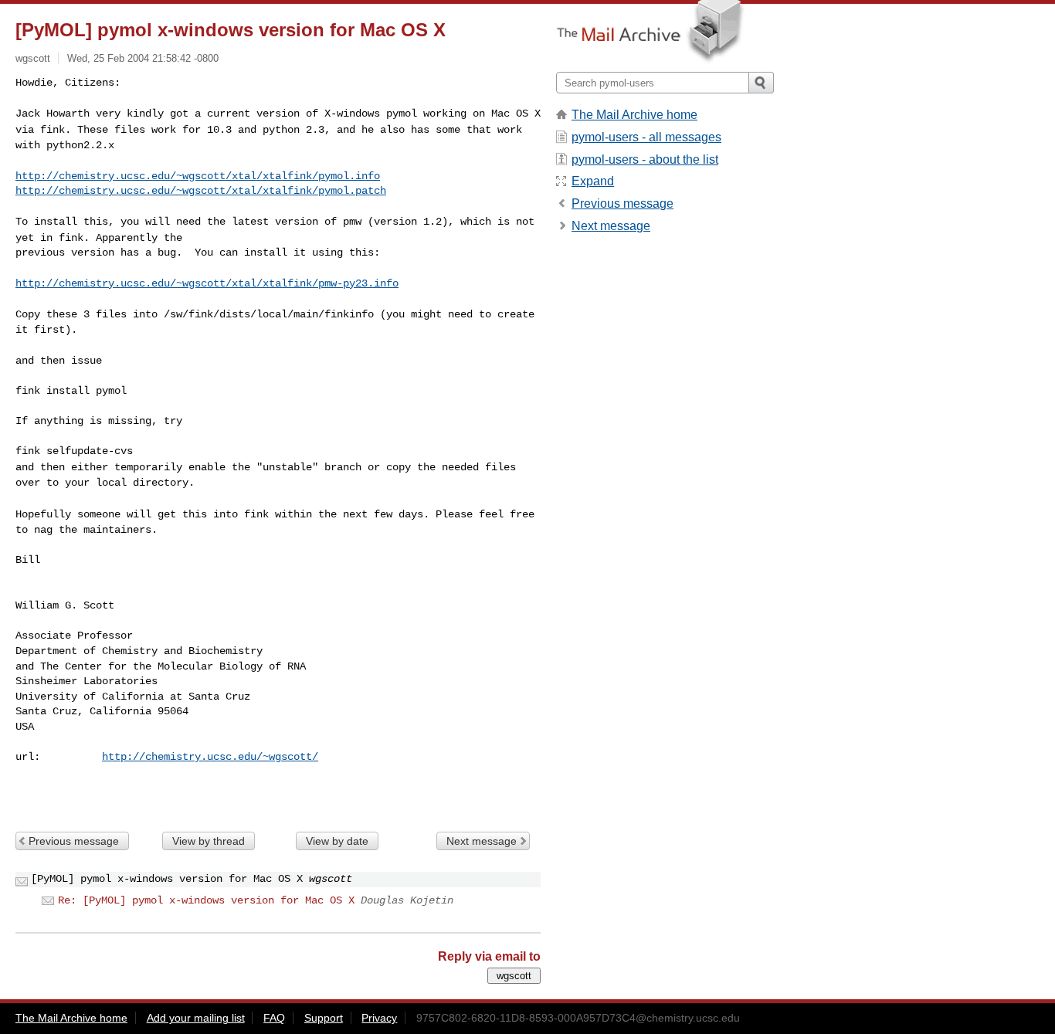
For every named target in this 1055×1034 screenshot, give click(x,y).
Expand (593, 181)
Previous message (74, 841)
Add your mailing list (196, 1018)
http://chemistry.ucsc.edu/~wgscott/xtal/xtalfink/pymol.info (197, 176)
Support (323, 1018)
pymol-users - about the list (645, 159)
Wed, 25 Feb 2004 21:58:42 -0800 (143, 58)
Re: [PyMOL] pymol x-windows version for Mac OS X (206, 900)
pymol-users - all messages (646, 137)
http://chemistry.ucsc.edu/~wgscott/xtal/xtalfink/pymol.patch (200, 191)
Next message (481, 841)
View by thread (208, 841)
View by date (337, 841)
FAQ (274, 1018)
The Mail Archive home (634, 114)
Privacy (379, 1018)
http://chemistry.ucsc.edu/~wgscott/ (210, 757)
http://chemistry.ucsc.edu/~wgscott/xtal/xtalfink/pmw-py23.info (207, 283)
